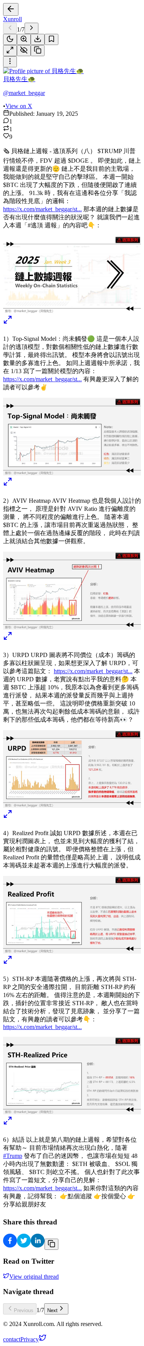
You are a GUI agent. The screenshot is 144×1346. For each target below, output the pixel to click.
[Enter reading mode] (10, 50)
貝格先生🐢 (19, 79)
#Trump (12, 1156)
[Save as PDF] (38, 39)
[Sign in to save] (51, 39)
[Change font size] (24, 39)
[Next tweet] (31, 28)
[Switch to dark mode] (10, 39)
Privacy (29, 1339)
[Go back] (10, 9)
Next (52, 1310)
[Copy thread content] (38, 50)
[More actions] (10, 61)
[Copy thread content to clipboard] (51, 1244)
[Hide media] (24, 50)
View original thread (34, 1276)
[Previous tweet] (10, 28)
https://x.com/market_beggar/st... (42, 209)
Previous (23, 1310)
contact (11, 1339)
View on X (18, 106)
